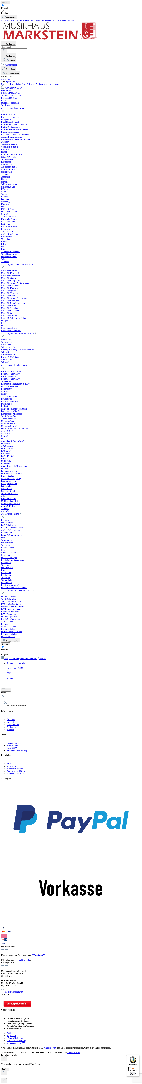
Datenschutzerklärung (44, 20)
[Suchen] (4, 51)
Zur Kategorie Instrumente (13, 108)
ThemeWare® (73, 1052)
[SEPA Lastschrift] (3, 944)
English (4, 13)
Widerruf (10, 729)
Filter (8, 690)
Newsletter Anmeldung (17, 750)
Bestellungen (54, 84)
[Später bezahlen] (3, 928)
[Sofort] (4, 937)
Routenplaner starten (14, 992)
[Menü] (137, 1056)
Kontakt (10, 722)
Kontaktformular (23, 960)
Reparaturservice (14, 743)
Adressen (31, 84)
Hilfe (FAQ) (12, 748)
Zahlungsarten (42, 84)
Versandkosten (13, 724)
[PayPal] (71, 853)
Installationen (12, 745)
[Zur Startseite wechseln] (49, 40)
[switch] (133, 1073)
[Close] (4, 1058)
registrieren (10, 81)
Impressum (11, 20)
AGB (3, 20)
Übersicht (5, 84)
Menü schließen (12, 74)
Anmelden (5, 79)
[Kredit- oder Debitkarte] (6, 932)
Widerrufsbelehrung (25, 20)
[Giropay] (4, 940)
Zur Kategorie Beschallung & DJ (16, 365)
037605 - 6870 (38, 955)
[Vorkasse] (71, 925)
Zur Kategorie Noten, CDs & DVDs (17, 264)
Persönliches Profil (18, 84)
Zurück (5, 1069)
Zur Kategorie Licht (10, 514)
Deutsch (4, 8)
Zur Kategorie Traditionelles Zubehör (17, 333)
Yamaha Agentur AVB (64, 20)
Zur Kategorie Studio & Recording (16, 590)
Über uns (11, 719)
